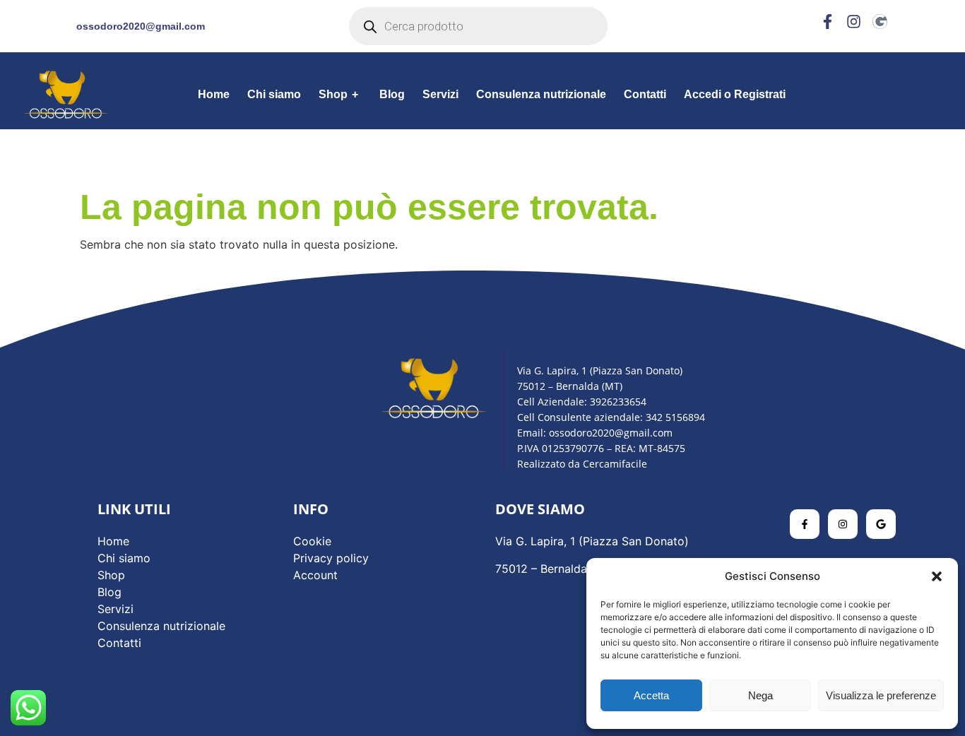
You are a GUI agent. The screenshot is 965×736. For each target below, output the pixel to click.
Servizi (440, 94)
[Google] (879, 21)
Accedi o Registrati (735, 94)
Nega (760, 695)
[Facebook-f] (827, 21)
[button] (937, 576)
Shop (338, 94)
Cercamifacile (615, 463)
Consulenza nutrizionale (541, 94)
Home (214, 94)
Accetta (651, 695)
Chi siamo (274, 94)
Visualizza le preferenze (881, 695)
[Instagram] (853, 21)
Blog (392, 94)
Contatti (645, 94)
